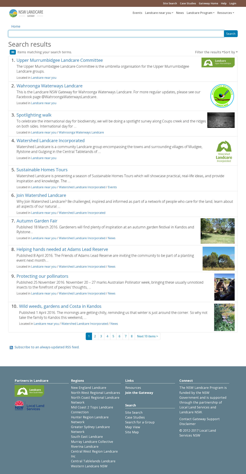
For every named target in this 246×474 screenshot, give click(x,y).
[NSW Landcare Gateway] (26, 13)
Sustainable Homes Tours (42, 170)
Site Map (132, 432)
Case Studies (188, 3)
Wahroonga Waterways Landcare (49, 86)
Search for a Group (140, 422)
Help (224, 3)
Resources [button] (224, 13)
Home (15, 26)
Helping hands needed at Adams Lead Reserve (62, 249)
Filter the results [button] (208, 52)
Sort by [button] (229, 52)
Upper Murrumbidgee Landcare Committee (60, 60)
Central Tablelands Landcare (93, 461)
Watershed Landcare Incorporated (51, 140)
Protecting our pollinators (42, 276)
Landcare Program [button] (199, 13)
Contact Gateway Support (199, 419)
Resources (133, 387)
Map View (132, 427)
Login (232, 3)
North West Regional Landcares (95, 392)
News (180, 13)
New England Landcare (88, 387)
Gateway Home (208, 3)
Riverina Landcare (85, 446)
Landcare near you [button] (158, 13)
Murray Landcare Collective (92, 441)
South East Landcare (87, 436)
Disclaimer (187, 424)
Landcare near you (43, 78)
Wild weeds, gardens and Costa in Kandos (60, 306)
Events (137, 13)
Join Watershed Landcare (41, 195)
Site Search (170, 3)
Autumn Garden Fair (37, 221)
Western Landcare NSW (89, 466)
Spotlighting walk (34, 115)
